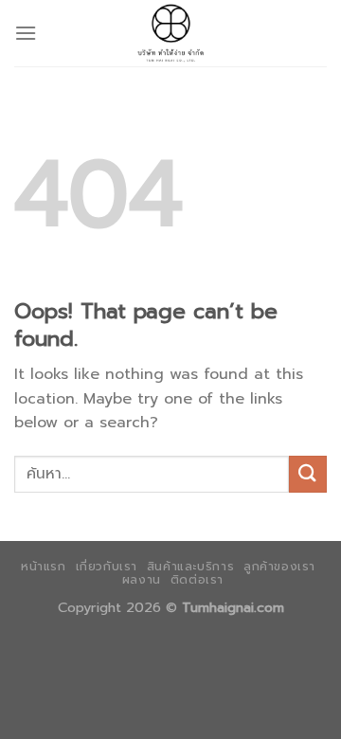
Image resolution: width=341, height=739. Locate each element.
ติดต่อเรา (197, 579)
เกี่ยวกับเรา (107, 566)
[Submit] (308, 474)
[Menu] (25, 32)
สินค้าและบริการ (190, 566)
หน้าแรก (43, 566)
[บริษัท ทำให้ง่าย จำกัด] (170, 33)
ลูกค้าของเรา (279, 566)
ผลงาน (141, 579)
